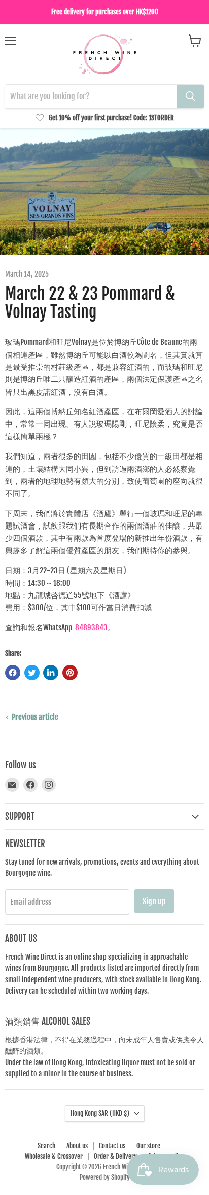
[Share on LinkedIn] (50, 672)
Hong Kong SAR (100, 1113)
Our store (148, 1146)
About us (77, 1146)
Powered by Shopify (105, 1177)
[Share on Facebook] (12, 672)
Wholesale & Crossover (54, 1156)
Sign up (154, 901)
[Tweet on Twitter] (32, 672)
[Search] (190, 96)
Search (46, 1146)
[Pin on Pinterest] (70, 672)
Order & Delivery (115, 1156)
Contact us (112, 1146)
